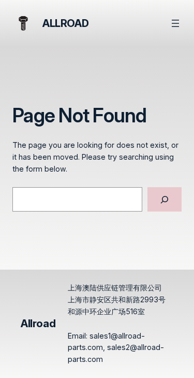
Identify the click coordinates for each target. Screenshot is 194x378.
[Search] (164, 199)
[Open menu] (175, 23)
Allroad (65, 23)
